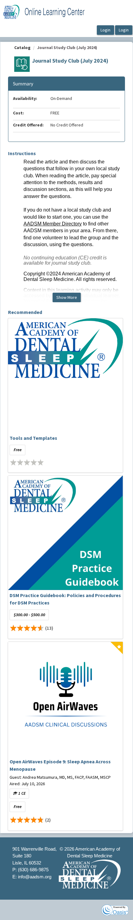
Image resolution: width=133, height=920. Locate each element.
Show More (66, 297)
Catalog (22, 47)
